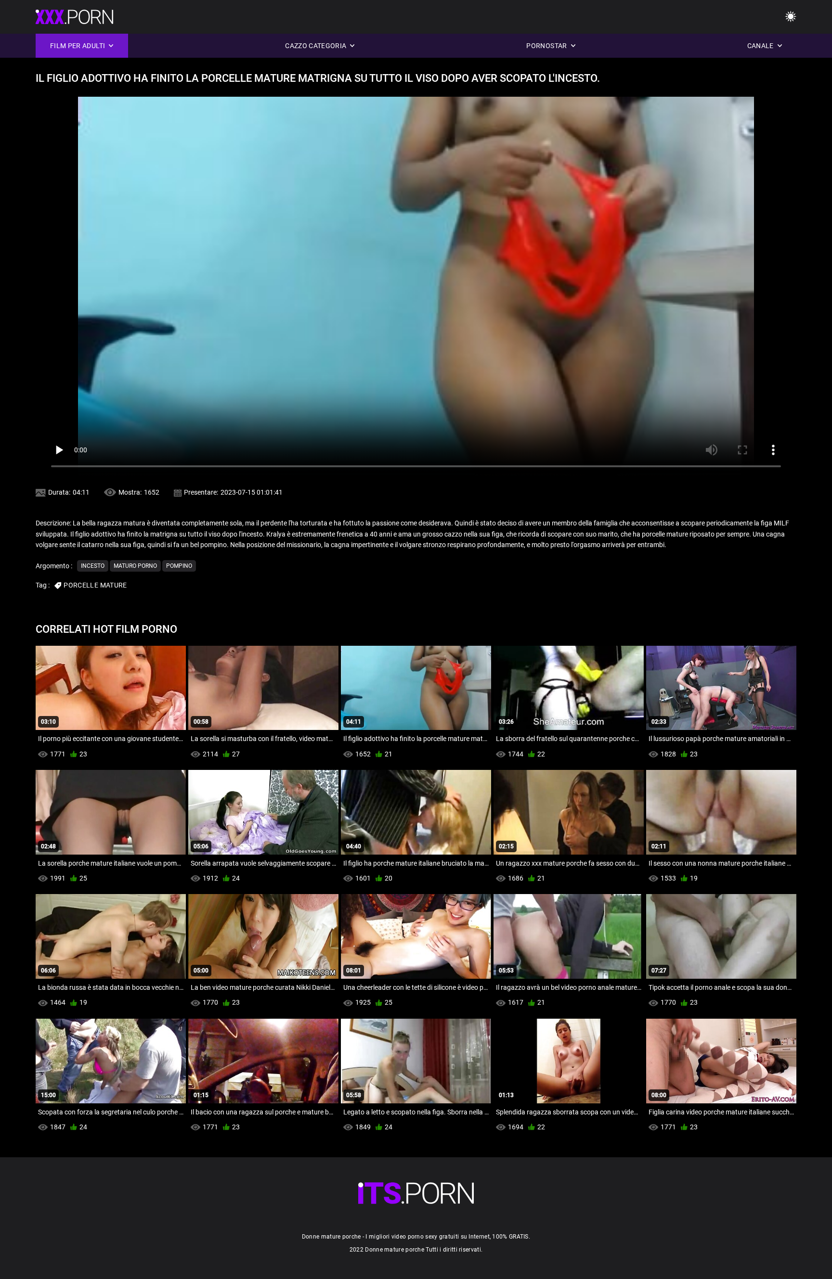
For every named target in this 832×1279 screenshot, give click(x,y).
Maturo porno (135, 566)
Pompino (179, 566)
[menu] (790, 17)
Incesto (92, 566)
